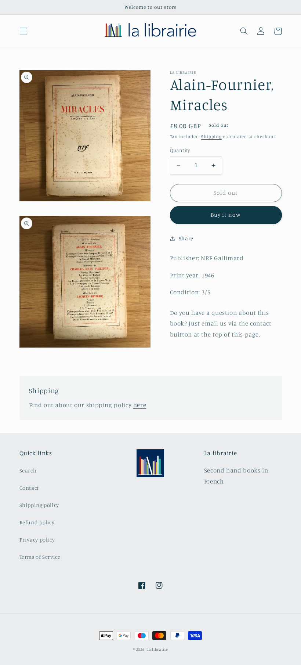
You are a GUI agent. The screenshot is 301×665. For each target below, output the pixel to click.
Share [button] (186, 238)
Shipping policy (39, 505)
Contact (29, 488)
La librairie (157, 649)
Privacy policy (37, 539)
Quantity (180, 150)
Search (28, 470)
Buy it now (226, 214)
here (139, 405)
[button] (23, 31)
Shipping (211, 136)
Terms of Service (40, 557)
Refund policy (37, 522)
